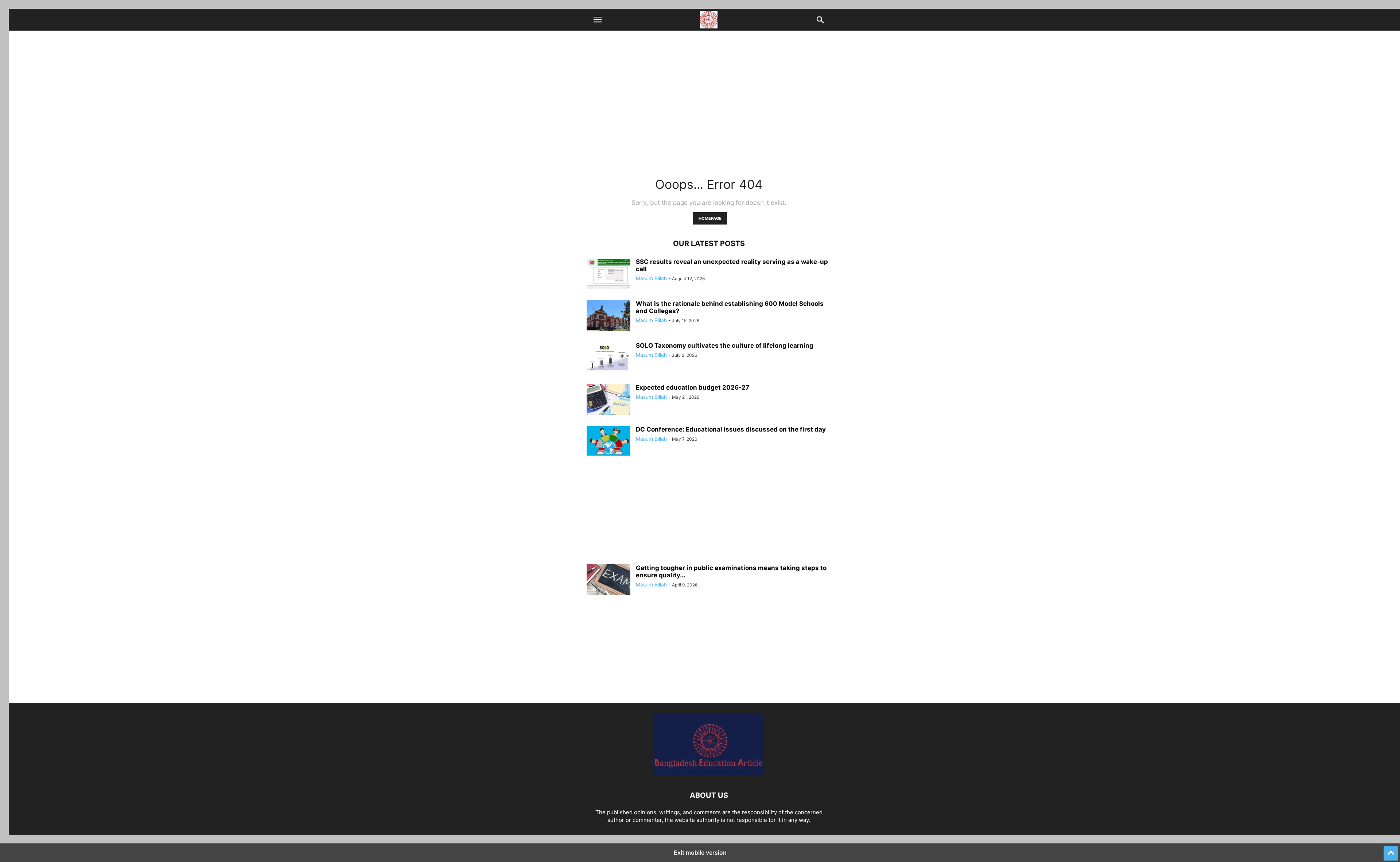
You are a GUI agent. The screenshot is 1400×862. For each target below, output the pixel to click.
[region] (708, 513)
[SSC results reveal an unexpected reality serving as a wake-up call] (608, 274)
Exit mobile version (700, 852)
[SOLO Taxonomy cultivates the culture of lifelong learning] (608, 358)
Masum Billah (651, 278)
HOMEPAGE (710, 218)
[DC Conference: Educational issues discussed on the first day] (608, 441)
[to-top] (1391, 850)
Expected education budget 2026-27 (692, 387)
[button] (597, 20)
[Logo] (708, 773)
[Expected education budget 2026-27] (608, 400)
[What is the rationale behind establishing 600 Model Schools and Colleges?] (608, 316)
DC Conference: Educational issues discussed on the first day (731, 429)
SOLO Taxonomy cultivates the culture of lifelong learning (724, 345)
